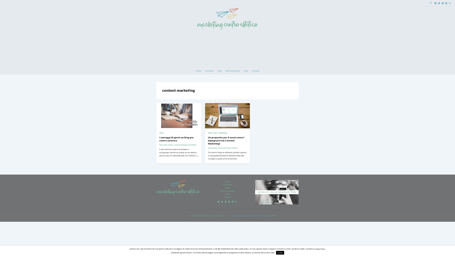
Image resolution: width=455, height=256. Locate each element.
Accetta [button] (280, 253)
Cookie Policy (319, 249)
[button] (431, 3)
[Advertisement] (227, 49)
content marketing (180, 145)
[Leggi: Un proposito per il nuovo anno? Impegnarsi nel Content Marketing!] (227, 115)
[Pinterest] (446, 3)
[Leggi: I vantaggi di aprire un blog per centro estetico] (178, 115)
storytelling (192, 145)
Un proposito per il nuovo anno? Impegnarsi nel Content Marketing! (226, 140)
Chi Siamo (209, 71)
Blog (220, 71)
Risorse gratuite (232, 71)
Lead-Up (273, 216)
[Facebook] (436, 3)
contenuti (234, 148)
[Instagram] (443, 3)
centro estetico (168, 145)
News (161, 133)
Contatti (255, 71)
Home (198, 71)
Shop (246, 71)
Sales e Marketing (220, 133)
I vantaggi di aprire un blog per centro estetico (176, 139)
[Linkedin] (233, 202)
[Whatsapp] (450, 3)
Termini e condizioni (218, 216)
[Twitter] (439, 3)
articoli (210, 148)
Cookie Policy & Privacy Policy (200, 216)
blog (160, 145)
